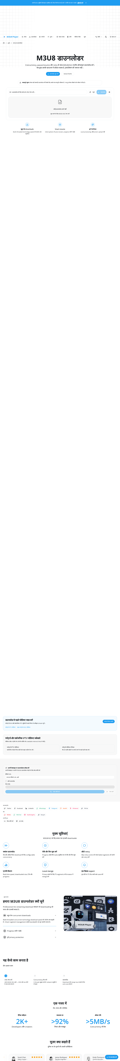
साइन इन (114, 37)
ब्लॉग (70, 37)
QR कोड (21, 821)
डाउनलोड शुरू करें (54, 74)
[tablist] (60, 979)
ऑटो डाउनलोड (11, 781)
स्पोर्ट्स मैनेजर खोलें (108, 721)
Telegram (54, 808)
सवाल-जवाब (61, 37)
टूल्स (9, 43)
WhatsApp (42, 808)
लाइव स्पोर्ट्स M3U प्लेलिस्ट (23, 727)
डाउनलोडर (33, 37)
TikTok (86, 808)
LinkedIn (31, 808)
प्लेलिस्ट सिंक (77, 37)
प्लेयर (25, 37)
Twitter (9, 808)
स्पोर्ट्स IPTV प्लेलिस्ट (10, 727)
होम (4, 43)
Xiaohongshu (31, 815)
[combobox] (98, 36)
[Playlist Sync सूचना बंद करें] (86, 3)
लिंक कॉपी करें (10, 821)
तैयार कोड (7, 784)
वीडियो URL (8, 774)
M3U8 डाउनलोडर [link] (17, 43)
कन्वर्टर (43, 37)
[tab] (16, 979)
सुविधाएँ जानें (80, 3)
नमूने (93, 92)
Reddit (65, 808)
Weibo (9, 815)
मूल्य (85, 37)
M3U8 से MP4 (68, 74)
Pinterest (75, 808)
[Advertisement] (60, 21)
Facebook (20, 808)
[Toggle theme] (106, 37)
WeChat (18, 815)
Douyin (43, 815)
